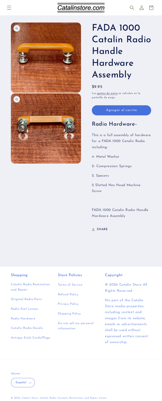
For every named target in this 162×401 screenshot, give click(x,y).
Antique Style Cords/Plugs (30, 337)
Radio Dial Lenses (24, 309)
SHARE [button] (102, 229)
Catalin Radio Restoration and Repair (30, 287)
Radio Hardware (23, 318)
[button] (9, 7)
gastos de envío (107, 93)
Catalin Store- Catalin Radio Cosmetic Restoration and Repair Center (64, 398)
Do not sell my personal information (75, 326)
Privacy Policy (68, 304)
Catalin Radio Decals (27, 328)
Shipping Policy (69, 313)
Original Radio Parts (26, 299)
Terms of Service (70, 284)
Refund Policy (68, 294)
